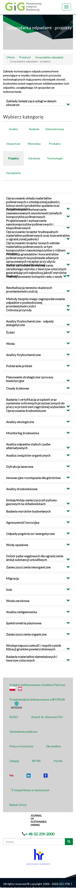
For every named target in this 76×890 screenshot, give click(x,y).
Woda (10, 343)
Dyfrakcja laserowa (19, 466)
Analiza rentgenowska (21, 612)
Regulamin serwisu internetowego (54, 888)
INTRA (36, 761)
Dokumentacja (55, 129)
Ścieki (10, 332)
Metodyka (34, 143)
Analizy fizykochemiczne (23, 355)
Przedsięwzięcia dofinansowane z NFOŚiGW (37, 699)
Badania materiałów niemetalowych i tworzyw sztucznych (31, 658)
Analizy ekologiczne (20, 422)
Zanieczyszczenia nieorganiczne (28, 567)
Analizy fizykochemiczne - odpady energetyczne (30, 323)
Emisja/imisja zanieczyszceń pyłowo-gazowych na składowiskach (32, 502)
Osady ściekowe (17, 388)
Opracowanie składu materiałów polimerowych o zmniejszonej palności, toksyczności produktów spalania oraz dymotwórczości (33, 203)
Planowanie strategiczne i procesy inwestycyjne (29, 379)
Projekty (13, 158)
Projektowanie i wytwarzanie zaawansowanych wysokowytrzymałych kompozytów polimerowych (34, 212)
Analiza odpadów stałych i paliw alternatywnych (28, 446)
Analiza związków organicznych (28, 455)
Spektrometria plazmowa (23, 623)
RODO (14, 717)
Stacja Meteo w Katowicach (31, 790)
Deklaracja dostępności (14, 888)
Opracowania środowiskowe (26, 410)
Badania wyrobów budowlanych (28, 511)
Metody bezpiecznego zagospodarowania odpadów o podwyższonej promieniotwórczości (35, 302)
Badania (34, 129)
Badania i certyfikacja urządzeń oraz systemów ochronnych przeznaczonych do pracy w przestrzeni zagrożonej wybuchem (35, 402)
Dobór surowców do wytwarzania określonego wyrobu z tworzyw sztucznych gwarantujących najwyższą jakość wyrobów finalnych (36, 270)
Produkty (55, 143)
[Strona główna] (23, 6)
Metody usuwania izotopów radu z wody (34, 276)
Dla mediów (53, 746)
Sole (9, 589)
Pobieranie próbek (19, 366)
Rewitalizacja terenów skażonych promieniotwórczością (29, 289)
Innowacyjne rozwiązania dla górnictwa (33, 478)
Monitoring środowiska (22, 433)
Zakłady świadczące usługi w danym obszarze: (31, 103)
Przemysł (25, 57)
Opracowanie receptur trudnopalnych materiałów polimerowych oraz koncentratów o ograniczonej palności (38, 235)
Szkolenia (34, 158)
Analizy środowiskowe (21, 489)
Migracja (12, 578)
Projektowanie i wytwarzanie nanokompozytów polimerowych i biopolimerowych (29, 224)
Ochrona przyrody (19, 310)
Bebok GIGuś (18, 804)
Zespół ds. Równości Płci (47, 717)
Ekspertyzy (13, 143)
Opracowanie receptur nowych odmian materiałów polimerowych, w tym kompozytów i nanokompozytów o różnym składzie (35, 248)
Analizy (13, 129)
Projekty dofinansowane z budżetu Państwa (37, 685)
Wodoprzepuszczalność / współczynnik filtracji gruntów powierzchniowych (33, 647)
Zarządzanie (13, 173)
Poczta (58, 761)
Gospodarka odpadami (49, 57)
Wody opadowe (17, 545)
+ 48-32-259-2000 (40, 834)
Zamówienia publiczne (23, 731)
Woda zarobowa (17, 601)
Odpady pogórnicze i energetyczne (30, 533)
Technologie (55, 158)
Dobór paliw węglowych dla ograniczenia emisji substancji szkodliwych (34, 557)
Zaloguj (14, 761)
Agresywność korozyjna (22, 522)
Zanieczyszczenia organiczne (26, 634)
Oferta (10, 57)
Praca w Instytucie (21, 746)
